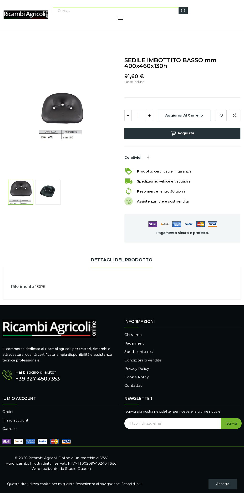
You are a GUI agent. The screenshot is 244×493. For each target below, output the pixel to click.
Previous (15, 116)
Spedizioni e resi (138, 351)
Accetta (222, 484)
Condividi (148, 157)
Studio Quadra (78, 468)
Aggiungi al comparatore (234, 115)
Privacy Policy (136, 368)
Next (108, 116)
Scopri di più (132, 484)
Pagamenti (134, 343)
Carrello (9, 428)
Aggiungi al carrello (184, 115)
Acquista (186, 133)
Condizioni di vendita (142, 360)
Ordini (7, 411)
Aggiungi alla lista (221, 115)
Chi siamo (133, 334)
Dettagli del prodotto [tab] (121, 260)
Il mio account (15, 420)
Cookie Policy (136, 377)
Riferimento (22, 286)
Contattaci (133, 385)
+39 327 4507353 (37, 379)
